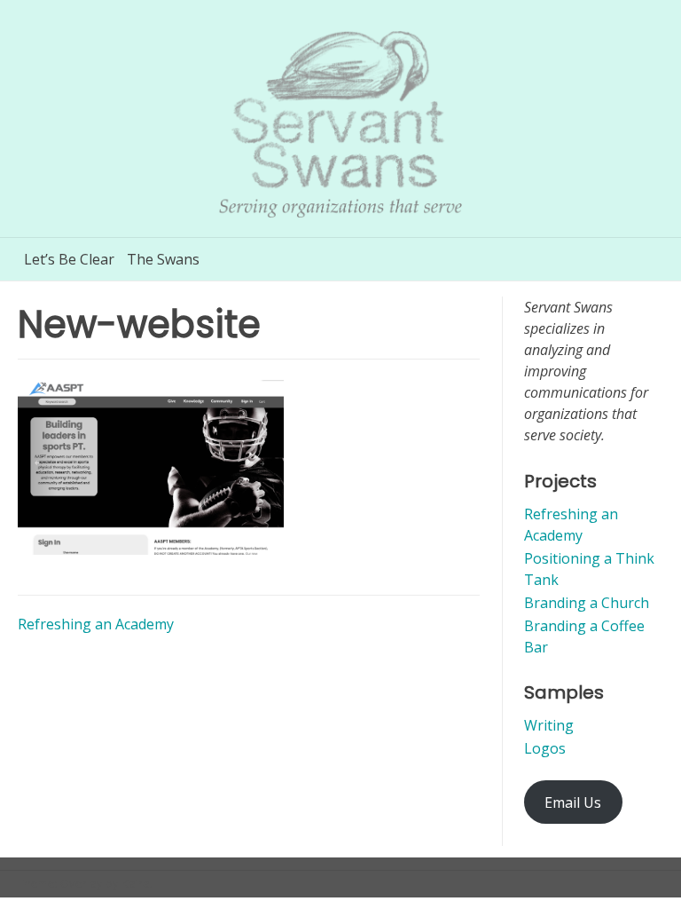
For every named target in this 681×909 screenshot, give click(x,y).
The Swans (163, 259)
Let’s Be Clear (69, 259)
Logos (545, 748)
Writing (549, 725)
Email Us (572, 802)
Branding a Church (586, 603)
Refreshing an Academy (96, 624)
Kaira (135, 883)
